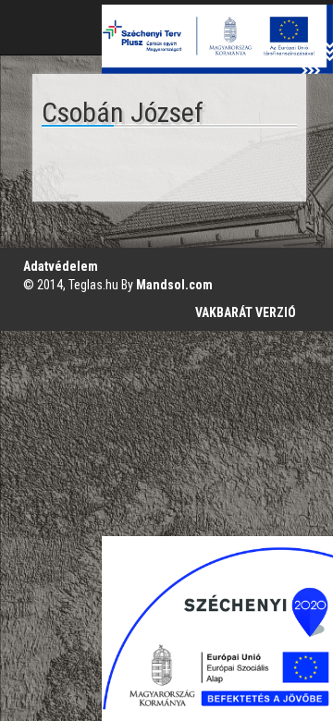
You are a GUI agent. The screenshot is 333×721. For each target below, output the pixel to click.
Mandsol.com (174, 284)
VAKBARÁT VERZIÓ (245, 312)
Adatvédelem (60, 266)
